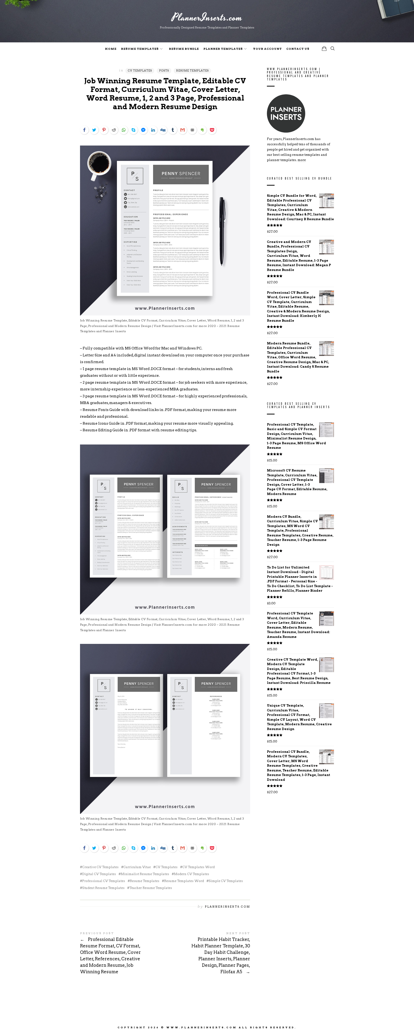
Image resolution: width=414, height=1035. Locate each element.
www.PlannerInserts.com (201, 1027)
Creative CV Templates (100, 867)
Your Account (267, 49)
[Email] (192, 130)
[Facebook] (84, 130)
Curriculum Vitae (137, 867)
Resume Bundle (184, 49)
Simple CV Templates (226, 881)
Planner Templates (223, 49)
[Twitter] (94, 130)
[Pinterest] (104, 130)
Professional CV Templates (103, 881)
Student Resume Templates (103, 887)
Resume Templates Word (184, 881)
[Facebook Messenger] (143, 130)
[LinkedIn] (153, 130)
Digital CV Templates (99, 874)
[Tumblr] (172, 130)
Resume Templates (140, 49)
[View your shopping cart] (324, 48)
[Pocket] (212, 130)
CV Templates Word (198, 867)
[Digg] (163, 130)
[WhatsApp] (123, 130)
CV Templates (140, 70)
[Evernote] (202, 130)
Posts (164, 70)
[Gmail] (182, 130)
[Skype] (133, 130)
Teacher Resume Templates (150, 887)
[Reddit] (113, 130)
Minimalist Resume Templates (145, 874)
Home (110, 49)
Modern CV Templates (191, 874)
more (302, 160)
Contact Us (297, 49)
